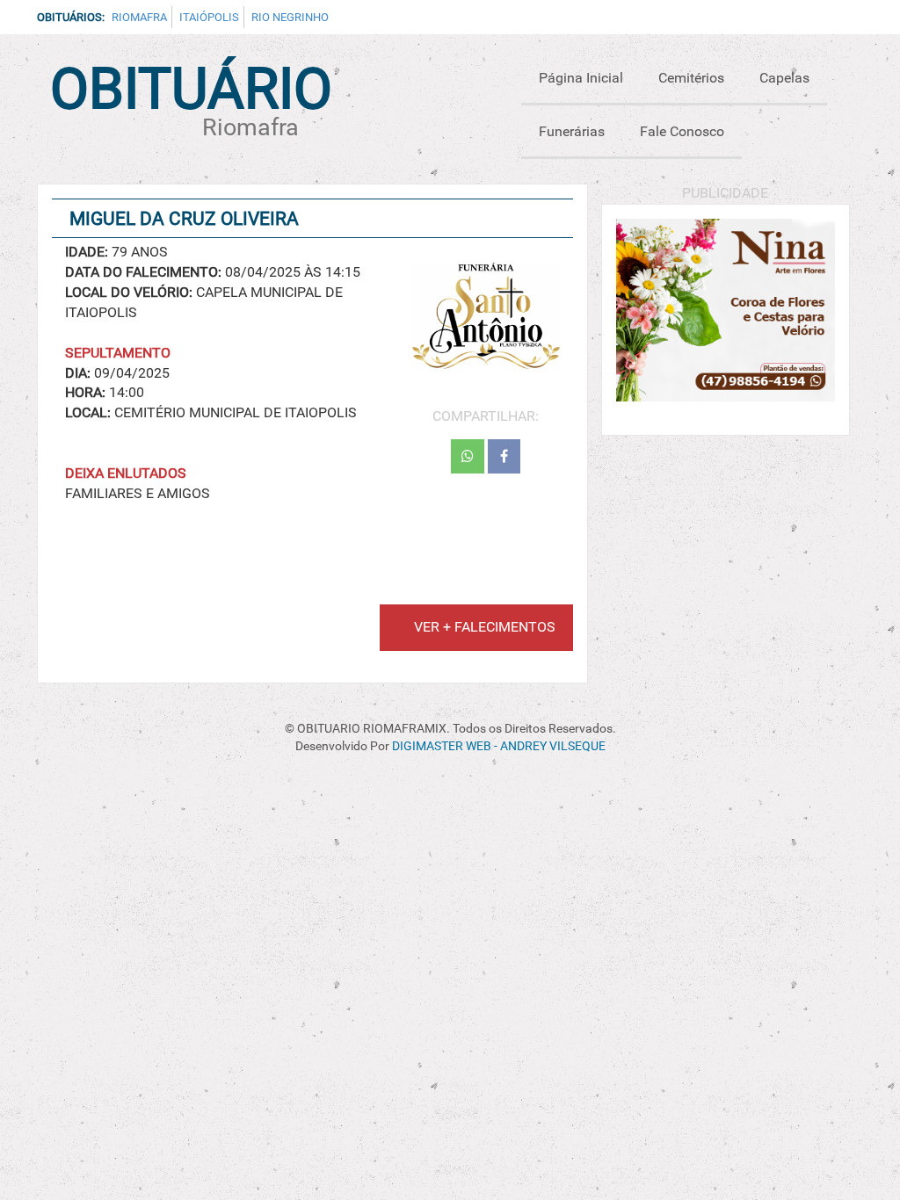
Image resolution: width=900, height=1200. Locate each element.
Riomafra (139, 17)
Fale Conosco (682, 131)
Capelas (784, 77)
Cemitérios (691, 77)
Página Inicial (581, 77)
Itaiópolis (209, 17)
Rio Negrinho (290, 17)
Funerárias (572, 131)
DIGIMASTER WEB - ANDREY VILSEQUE (499, 746)
